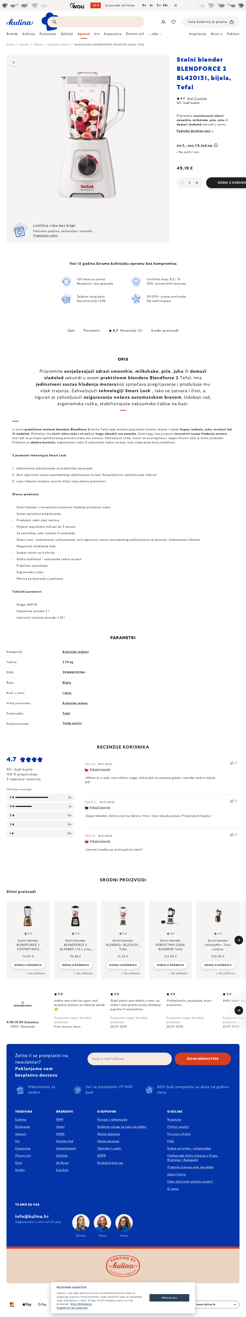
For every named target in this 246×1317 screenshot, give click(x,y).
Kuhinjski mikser (75, 703)
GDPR (101, 1155)
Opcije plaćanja (108, 1134)
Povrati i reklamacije (112, 1119)
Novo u (216, 34)
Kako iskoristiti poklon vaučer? (190, 1181)
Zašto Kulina (176, 1174)
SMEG (60, 1134)
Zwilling (61, 1155)
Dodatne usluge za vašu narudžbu (121, 1126)
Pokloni (233, 34)
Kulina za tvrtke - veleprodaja (189, 1148)
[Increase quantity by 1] (197, 183)
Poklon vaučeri (178, 1126)
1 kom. (67, 693)
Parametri (92, 330)
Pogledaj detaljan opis (194, 131)
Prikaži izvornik (100, 769)
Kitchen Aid (64, 1141)
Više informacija (81, 1304)
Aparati (20, 1134)
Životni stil (23, 1155)
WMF (60, 1119)
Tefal (66, 713)
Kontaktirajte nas (110, 1162)
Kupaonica (23, 1148)
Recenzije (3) (127, 330)
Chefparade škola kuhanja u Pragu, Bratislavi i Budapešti (192, 1157)
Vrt (17, 1141)
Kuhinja (20, 1119)
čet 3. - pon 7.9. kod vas (195, 145)
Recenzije (174, 1119)
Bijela (66, 682)
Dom (18, 1162)
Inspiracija (197, 34)
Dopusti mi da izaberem (72, 1307)
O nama (173, 1188)
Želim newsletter (203, 1058)
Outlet (20, 1170)
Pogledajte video (45, 235)
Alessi (60, 1126)
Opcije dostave (108, 1141)
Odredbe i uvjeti (109, 1148)
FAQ (170, 1141)
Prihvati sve (169, 1297)
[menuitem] (12, 35)
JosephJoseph (66, 1148)
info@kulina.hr (32, 1216)
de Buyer (62, 1162)
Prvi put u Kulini (179, 1134)
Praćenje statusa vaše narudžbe (190, 1167)
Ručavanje (22, 1126)
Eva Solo (62, 1170)
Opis (71, 330)
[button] (28, 964)
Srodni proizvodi (165, 330)
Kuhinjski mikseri (75, 651)
